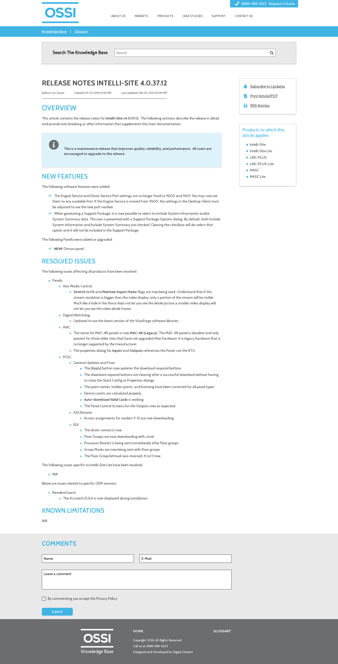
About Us (118, 16)
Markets (141, 16)
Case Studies (192, 16)
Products (165, 16)
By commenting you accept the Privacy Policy (82, 598)
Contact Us (244, 16)
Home (138, 631)
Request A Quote (282, 4)
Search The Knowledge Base (80, 52)
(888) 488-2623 (157, 646)
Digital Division (183, 652)
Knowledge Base (54, 31)
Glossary (81, 31)
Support (219, 16)
